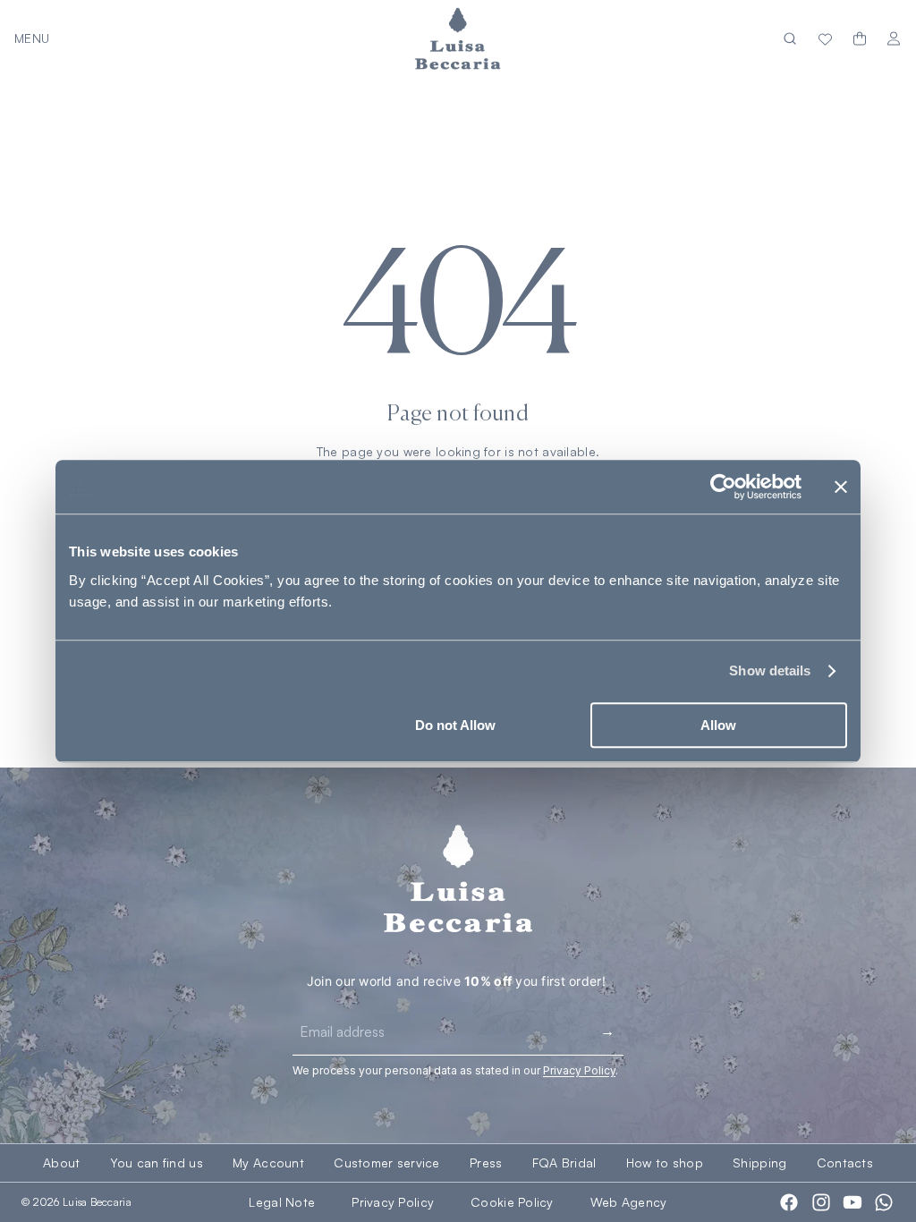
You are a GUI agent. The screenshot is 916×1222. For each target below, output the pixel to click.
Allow (718, 725)
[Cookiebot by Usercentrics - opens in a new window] (723, 486)
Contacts (845, 1163)
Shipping (759, 1163)
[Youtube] (852, 1202)
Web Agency (628, 1201)
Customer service (386, 1163)
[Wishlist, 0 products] (825, 38)
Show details (769, 670)
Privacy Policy (393, 1201)
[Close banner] (841, 486)
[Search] (790, 39)
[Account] (893, 39)
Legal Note (282, 1201)
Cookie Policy (512, 1201)
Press (486, 1163)
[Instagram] (821, 1202)
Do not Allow (455, 725)
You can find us (156, 1163)
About (61, 1163)
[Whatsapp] (884, 1202)
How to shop (664, 1163)
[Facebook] (789, 1202)
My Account (268, 1163)
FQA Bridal (564, 1163)
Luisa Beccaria (97, 1202)
